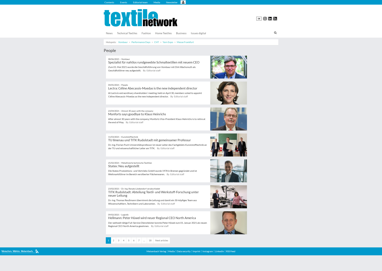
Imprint (196, 251)
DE (259, 18)
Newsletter (172, 2)
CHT (156, 42)
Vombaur (123, 42)
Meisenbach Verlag (156, 251)
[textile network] (141, 18)
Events (123, 2)
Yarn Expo (168, 42)
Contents (109, 2)
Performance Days (140, 42)
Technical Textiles (127, 33)
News (109, 33)
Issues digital (198, 33)
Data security (184, 251)
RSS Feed (230, 251)
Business (181, 33)
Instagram (207, 251)
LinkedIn (219, 251)
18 (150, 240)
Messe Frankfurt (185, 42)
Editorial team (140, 2)
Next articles (161, 240)
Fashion (146, 33)
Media (157, 2)
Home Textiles (163, 33)
